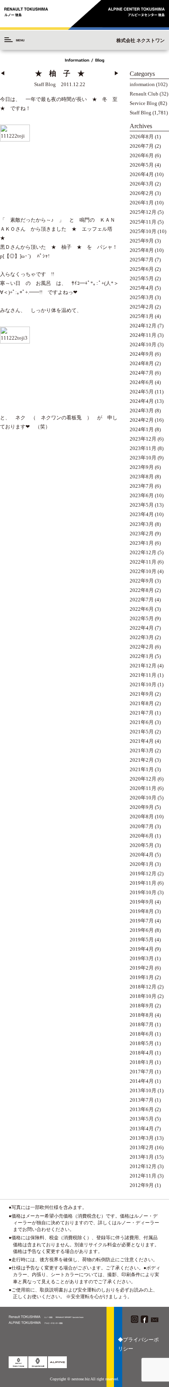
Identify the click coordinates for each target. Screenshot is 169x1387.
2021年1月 (142, 769)
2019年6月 (142, 930)
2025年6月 (142, 269)
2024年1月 (142, 429)
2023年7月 (142, 486)
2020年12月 (143, 779)
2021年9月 (142, 694)
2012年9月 (142, 1185)
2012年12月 (143, 1166)
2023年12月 (143, 439)
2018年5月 (142, 1043)
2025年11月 (143, 222)
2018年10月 (143, 996)
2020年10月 (143, 798)
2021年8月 (142, 703)
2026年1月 (142, 203)
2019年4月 (142, 949)
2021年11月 (143, 675)
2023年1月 (142, 543)
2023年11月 (143, 448)
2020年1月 (142, 864)
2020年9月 (142, 807)
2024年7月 (142, 373)
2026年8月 (142, 137)
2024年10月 (143, 344)
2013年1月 (142, 1157)
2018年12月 (143, 987)
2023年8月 (142, 476)
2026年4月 (142, 174)
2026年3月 (142, 184)
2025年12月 (143, 212)
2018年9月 (142, 1006)
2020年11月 (143, 788)
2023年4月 (142, 514)
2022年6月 (142, 609)
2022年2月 (142, 647)
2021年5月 (142, 732)
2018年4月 (142, 1053)
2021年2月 (142, 760)
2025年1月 (142, 316)
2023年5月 (142, 505)
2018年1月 (142, 1062)
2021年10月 (143, 684)
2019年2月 (142, 968)
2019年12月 (143, 873)
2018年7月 (142, 1024)
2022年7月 (142, 600)
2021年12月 (143, 666)
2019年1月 (142, 977)
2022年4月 (142, 628)
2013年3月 (142, 1138)
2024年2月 (142, 420)
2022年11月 (143, 562)
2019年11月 (143, 883)
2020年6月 (142, 836)
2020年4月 (142, 855)
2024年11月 (143, 335)
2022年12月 (143, 552)
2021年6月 (142, 722)
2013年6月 (142, 1109)
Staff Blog (140, 113)
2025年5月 (142, 278)
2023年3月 (142, 524)
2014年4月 (142, 1081)
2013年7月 (142, 1100)
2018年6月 (142, 1034)
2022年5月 (142, 618)
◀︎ (2, 73)
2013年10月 (143, 1090)
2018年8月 (142, 1015)
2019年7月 (142, 921)
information (142, 84)
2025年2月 (142, 307)
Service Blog (143, 103)
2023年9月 (142, 467)
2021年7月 (142, 713)
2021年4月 (142, 741)
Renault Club (144, 94)
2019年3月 (142, 958)
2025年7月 (142, 260)
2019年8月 (142, 911)
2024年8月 (142, 363)
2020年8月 (142, 816)
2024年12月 (143, 326)
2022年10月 (143, 571)
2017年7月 (142, 1072)
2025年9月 (142, 241)
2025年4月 (142, 288)
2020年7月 (142, 826)
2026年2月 (142, 193)
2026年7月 (142, 146)
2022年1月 (142, 656)
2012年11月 (143, 1176)
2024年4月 (142, 401)
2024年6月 (142, 382)
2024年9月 (142, 354)
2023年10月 (143, 458)
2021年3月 (142, 750)
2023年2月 (142, 533)
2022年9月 (142, 581)
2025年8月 (142, 250)
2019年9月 (142, 902)
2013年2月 (142, 1147)
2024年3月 (142, 410)
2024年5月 (142, 392)
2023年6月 (142, 495)
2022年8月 (142, 590)
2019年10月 (143, 892)
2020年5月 (142, 845)
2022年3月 (142, 637)
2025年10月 (143, 231)
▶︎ (116, 73)
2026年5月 (142, 165)
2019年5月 (142, 939)
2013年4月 (142, 1129)
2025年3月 (142, 297)
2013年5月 (142, 1119)
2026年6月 (142, 155)
